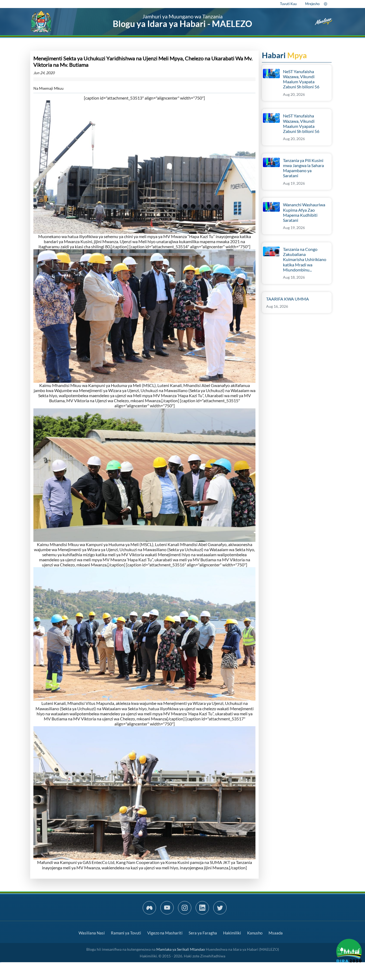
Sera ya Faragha (203, 932)
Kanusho (254, 932)
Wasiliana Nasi (92, 932)
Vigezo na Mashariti (165, 932)
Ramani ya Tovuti (126, 932)
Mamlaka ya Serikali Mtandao (180, 949)
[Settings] (325, 4)
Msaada (276, 932)
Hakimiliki (232, 932)
